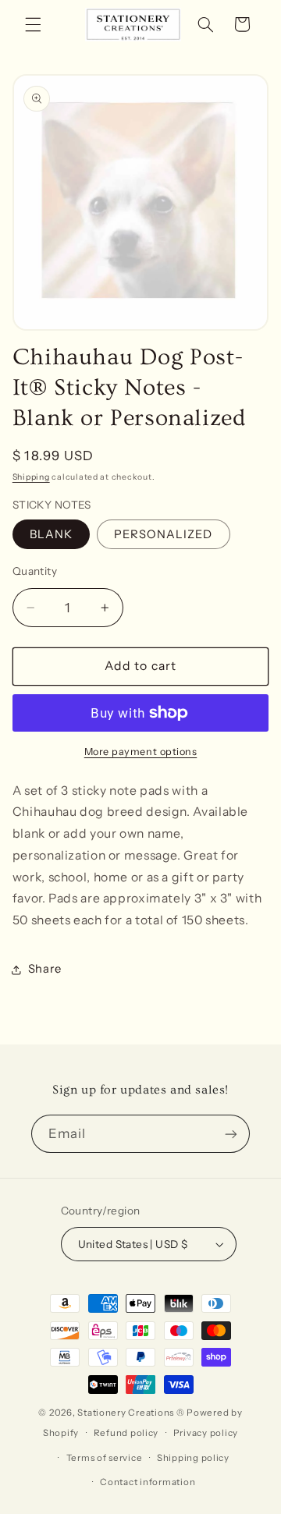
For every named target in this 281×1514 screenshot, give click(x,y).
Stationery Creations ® (130, 1412)
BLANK (51, 534)
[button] (33, 24)
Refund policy (126, 1432)
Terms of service (104, 1457)
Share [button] (45, 969)
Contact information (147, 1482)
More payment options (140, 751)
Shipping (31, 477)
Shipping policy (193, 1457)
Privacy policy (205, 1432)
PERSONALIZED (163, 534)
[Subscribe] (231, 1134)
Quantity (34, 571)
